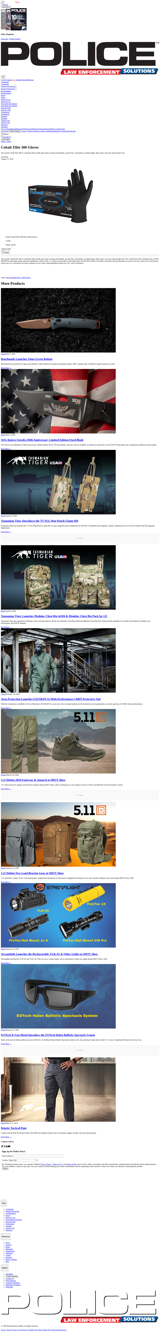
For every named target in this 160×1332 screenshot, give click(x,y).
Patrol (3, 95)
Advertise (4, 131)
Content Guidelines (46, 131)
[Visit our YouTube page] (9, 1147)
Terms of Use (17, 1330)
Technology (5, 112)
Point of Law (6, 100)
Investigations (6, 91)
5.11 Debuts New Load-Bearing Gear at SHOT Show (32, 873)
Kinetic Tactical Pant (13, 1128)
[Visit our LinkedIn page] (7, 1147)
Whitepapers (27, 129)
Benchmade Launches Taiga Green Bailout (26, 358)
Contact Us (25, 131)
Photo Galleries (56, 129)
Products (47, 129)
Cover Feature (10, 2)
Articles (22, 2)
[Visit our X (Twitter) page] (4, 1147)
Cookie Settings (14, 131)
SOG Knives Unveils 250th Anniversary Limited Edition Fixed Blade (42, 439)
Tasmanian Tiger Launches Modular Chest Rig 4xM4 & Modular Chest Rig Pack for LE (54, 616)
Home (3, 142)
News (17, 2)
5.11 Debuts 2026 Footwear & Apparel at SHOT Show (33, 779)
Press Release (34, 131)
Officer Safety (21, 278)
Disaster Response (8, 86)
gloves (8, 278)
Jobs (63, 129)
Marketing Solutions (60, 131)
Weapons (4, 125)
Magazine (19, 129)
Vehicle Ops (5, 121)
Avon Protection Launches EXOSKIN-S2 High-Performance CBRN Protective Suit (51, 699)
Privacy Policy (6, 1330)
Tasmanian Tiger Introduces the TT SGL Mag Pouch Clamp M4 (39, 520)
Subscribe (4, 39)
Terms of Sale (27, 1330)
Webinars (33, 2)
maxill (13, 278)
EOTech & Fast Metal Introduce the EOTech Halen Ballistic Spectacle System (48, 1034)
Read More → (6, 368)
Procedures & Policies (9, 104)
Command (5, 82)
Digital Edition (14, 39)
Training (4, 116)
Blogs (13, 129)
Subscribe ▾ (6, 7)
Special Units (6, 108)
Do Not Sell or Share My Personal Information (49, 1330)
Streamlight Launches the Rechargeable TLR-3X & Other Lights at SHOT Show (49, 954)
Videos (27, 2)
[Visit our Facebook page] (2, 1147)
